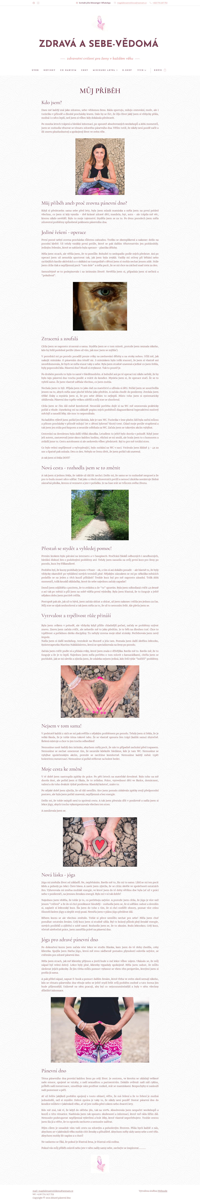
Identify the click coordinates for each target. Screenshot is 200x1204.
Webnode (162, 1191)
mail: (36, 1191)
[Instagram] (38, 2)
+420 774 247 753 (160, 2)
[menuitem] (36, 70)
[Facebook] (34, 2)
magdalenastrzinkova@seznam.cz (132, 2)
